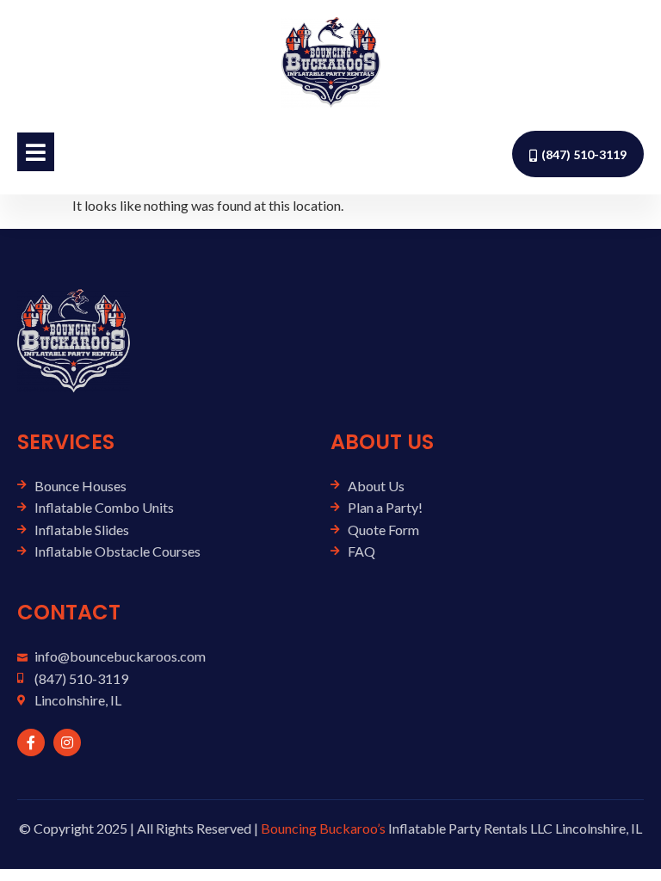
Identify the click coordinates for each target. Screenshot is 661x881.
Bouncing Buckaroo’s (323, 828)
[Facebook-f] (31, 742)
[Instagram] (67, 742)
